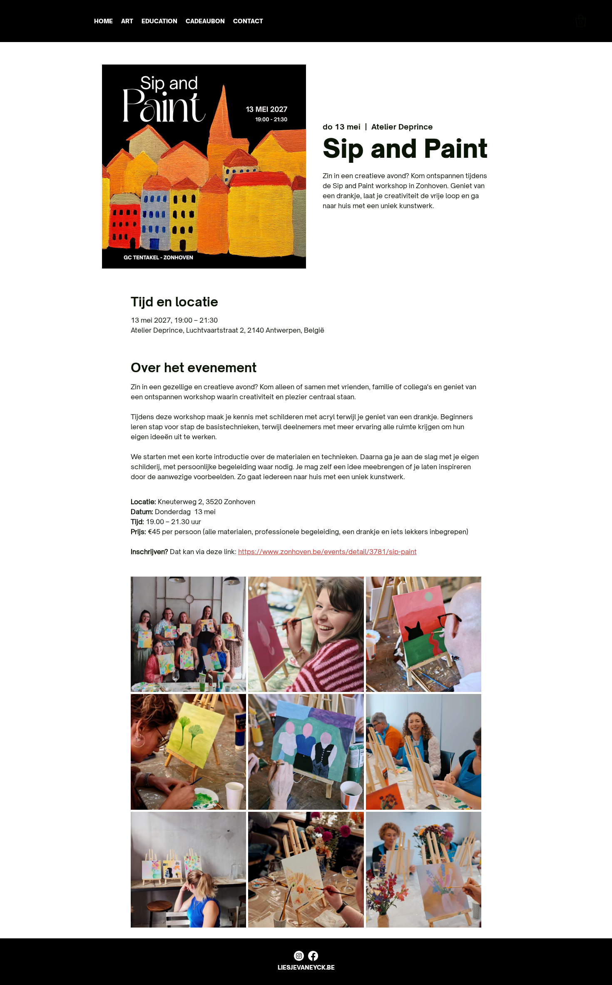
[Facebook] (313, 956)
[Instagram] (299, 956)
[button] (581, 21)
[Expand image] (188, 634)
